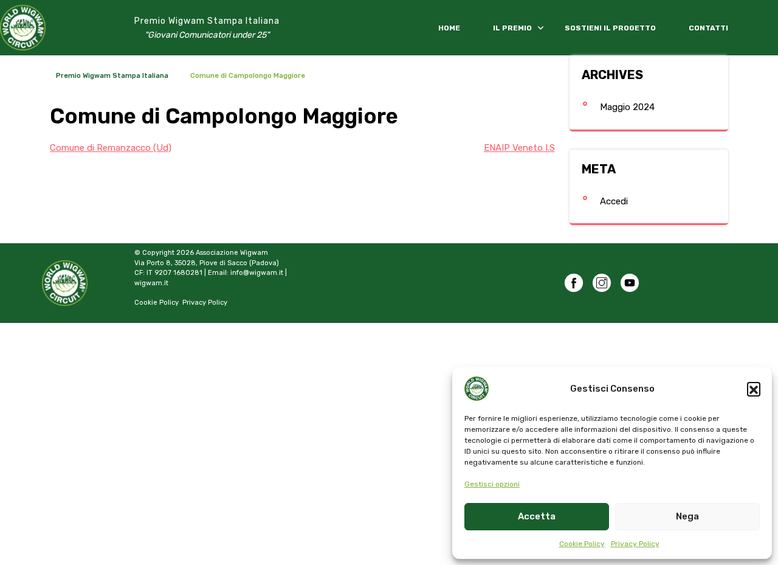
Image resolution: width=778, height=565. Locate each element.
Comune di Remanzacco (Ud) (110, 147)
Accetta (537, 516)
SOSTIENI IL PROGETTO (610, 28)
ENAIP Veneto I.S (519, 147)
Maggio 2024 (627, 107)
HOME (449, 28)
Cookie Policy (582, 543)
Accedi (614, 201)
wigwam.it (151, 283)
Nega (687, 516)
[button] (754, 389)
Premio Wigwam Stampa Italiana (207, 21)
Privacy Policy (635, 543)
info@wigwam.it (256, 273)
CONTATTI (708, 28)
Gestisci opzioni (492, 484)
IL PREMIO (512, 28)
